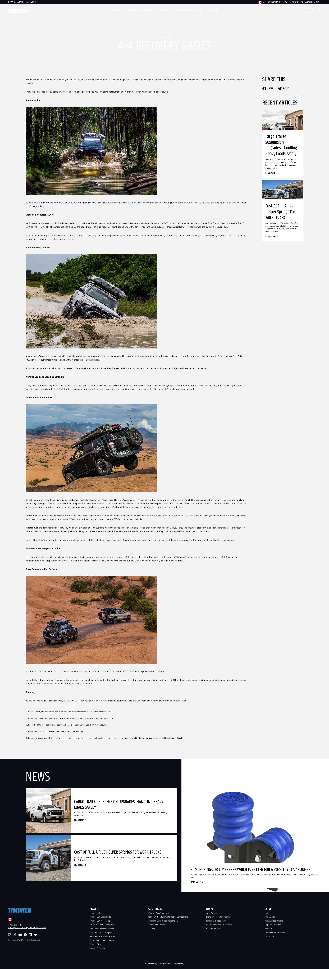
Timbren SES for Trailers (99, 920)
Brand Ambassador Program (218, 916)
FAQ (266, 913)
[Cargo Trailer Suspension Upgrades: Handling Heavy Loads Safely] (282, 120)
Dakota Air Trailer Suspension (102, 936)
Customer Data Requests (275, 932)
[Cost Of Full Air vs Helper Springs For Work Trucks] (282, 189)
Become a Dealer (213, 928)
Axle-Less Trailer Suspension (101, 928)
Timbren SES (94, 913)
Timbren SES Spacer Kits (100, 916)
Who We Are (211, 913)
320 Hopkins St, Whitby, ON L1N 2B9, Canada (27, 927)
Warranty (268, 928)
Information (165, 37)
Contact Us (269, 936)
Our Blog (151, 928)
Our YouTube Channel (156, 924)
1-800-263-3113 (14, 924)
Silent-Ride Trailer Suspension (102, 932)
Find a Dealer (269, 916)
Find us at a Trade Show (216, 920)
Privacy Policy (151, 963)
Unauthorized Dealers (273, 920)
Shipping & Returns (272, 924)
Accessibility (178, 963)
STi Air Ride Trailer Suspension (102, 940)
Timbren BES (95, 944)
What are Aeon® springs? (158, 913)
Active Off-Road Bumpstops (101, 924)
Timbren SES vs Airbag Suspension (163, 920)
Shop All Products (97, 948)
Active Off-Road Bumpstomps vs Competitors (168, 916)
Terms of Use (165, 963)
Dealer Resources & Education (219, 924)
